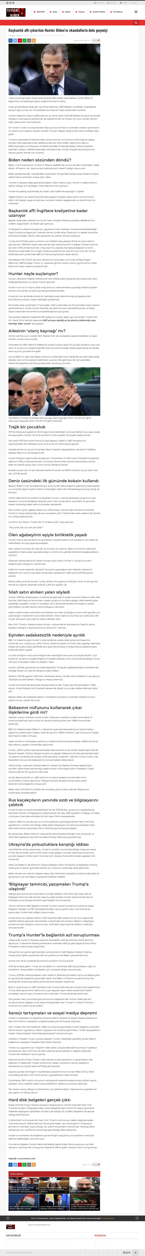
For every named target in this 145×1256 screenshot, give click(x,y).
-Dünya (19, 35)
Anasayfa (11, 35)
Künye (55, 12)
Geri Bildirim (118, 12)
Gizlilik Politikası (99, 12)
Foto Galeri (113, 3)
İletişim (135, 3)
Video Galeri (100, 3)
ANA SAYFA (41, 12)
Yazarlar (124, 3)
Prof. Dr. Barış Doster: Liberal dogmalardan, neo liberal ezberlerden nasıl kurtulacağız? (72, 1218)
